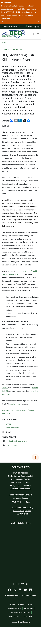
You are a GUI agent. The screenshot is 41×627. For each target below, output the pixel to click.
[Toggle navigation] (38, 34)
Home (4, 43)
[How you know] (19, 26)
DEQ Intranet (22, 514)
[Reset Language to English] (26, 26)
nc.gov (30, 604)
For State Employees (22, 511)
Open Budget (27, 616)
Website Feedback (14, 608)
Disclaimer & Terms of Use (20, 612)
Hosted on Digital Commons (20, 622)
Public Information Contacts (20, 495)
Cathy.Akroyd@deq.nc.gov (17, 441)
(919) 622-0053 (12, 445)
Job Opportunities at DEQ (22, 508)
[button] (31, 34)
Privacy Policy (14, 616)
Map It (28, 485)
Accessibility (28, 608)
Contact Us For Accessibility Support (20, 595)
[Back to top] (35, 457)
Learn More (7, 18)
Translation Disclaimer (16, 604)
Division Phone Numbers (20, 489)
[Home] (13, 31)
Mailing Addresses (20, 498)
